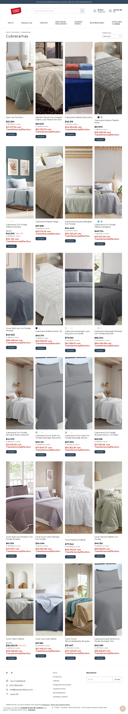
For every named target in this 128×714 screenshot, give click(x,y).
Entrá (100, 10)
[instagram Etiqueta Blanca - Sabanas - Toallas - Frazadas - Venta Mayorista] (7, 673)
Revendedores (97, 23)
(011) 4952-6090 (16, 685)
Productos (26, 23)
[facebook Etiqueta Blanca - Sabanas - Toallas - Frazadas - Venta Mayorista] (12, 673)
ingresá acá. (45, 705)
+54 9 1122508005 (17, 681)
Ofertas (44, 23)
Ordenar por (106, 33)
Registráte (101, 12)
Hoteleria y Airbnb (60, 697)
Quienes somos (78, 23)
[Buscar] (82, 11)
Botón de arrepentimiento (60, 705)
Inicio (11, 23)
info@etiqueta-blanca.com (21, 690)
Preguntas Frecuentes (61, 23)
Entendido (31, 710)
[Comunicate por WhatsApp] (123, 709)
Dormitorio (15, 32)
